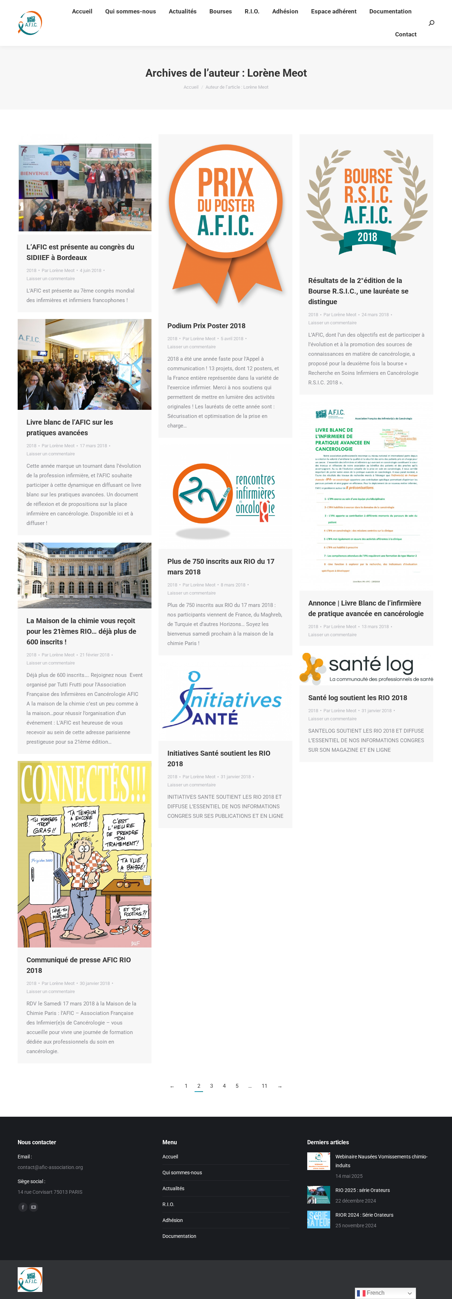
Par (58, 270)
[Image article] (318, 1161)
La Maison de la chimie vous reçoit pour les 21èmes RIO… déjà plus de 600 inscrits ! (81, 631)
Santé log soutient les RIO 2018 (357, 697)
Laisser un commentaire (50, 278)
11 (264, 1086)
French (375, 1293)
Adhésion (172, 1220)
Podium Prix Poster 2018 (206, 325)
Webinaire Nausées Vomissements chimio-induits (381, 1161)
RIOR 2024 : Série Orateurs (364, 1215)
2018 (31, 270)
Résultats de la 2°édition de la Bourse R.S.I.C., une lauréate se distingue (358, 291)
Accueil (170, 1156)
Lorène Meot (277, 73)
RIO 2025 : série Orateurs (362, 1190)
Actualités (173, 1188)
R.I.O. (168, 1204)
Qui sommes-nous (182, 1172)
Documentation (179, 1236)
